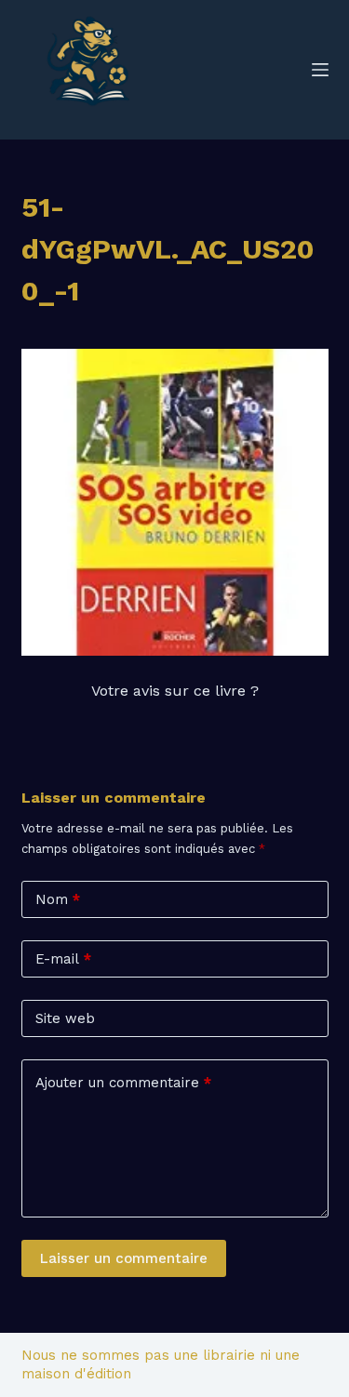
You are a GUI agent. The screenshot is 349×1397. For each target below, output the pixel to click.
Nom (57, 899)
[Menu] (320, 69)
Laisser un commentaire (124, 1258)
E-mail (63, 959)
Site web (65, 1018)
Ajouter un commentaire (123, 1082)
